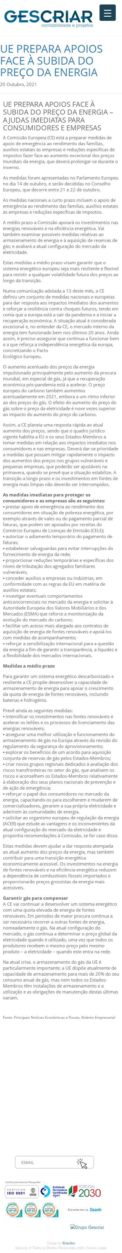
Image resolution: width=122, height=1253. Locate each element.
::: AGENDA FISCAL (34, 1124)
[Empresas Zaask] (84, 1208)
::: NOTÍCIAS (27, 1065)
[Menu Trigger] (107, 12)
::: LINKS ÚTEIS (30, 1117)
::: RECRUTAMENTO (35, 1104)
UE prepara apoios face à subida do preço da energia (51, 60)
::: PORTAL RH (29, 1098)
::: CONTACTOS (30, 1071)
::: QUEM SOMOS (32, 1045)
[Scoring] (31, 1209)
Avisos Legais (97, 1247)
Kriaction (68, 1242)
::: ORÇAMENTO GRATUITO (43, 1111)
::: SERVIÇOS (28, 1052)
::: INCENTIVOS (30, 1058)
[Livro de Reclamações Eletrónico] (87, 1226)
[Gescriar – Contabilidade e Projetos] (48, 18)
